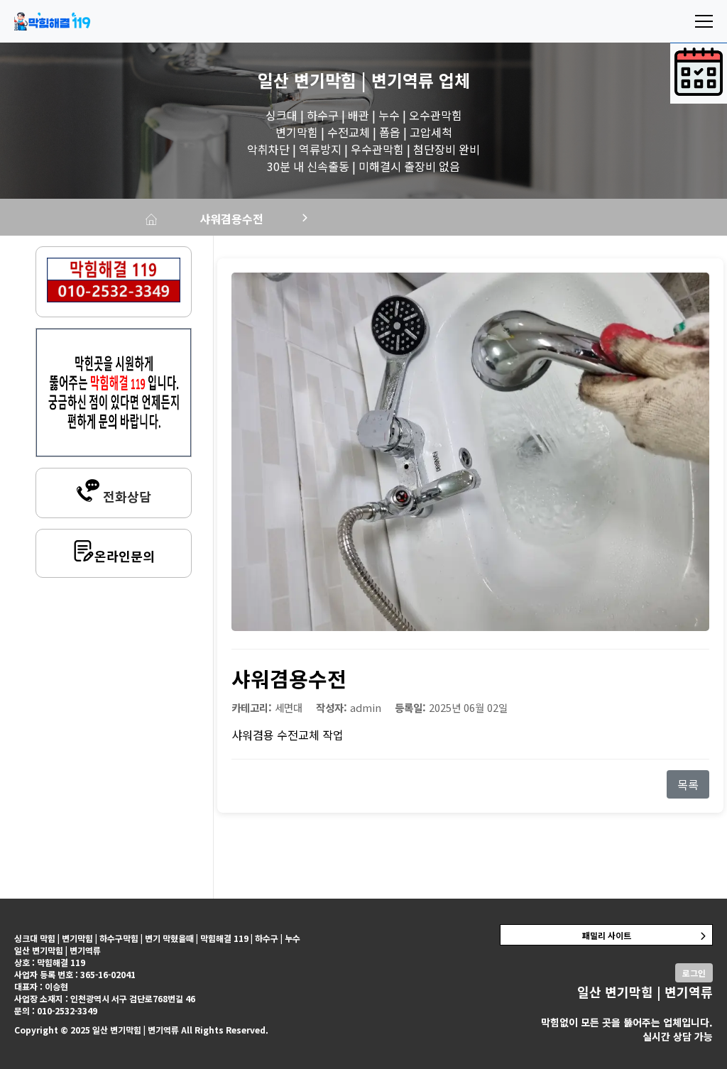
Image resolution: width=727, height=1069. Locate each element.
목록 (688, 784)
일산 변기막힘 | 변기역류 (346, 79)
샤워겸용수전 (231, 218)
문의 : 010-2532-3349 (55, 1010)
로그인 (694, 973)
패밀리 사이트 (606, 935)
